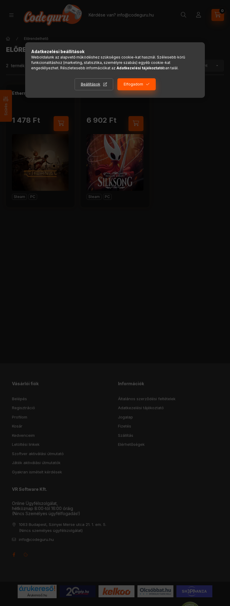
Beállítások (90, 84)
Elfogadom (133, 84)
